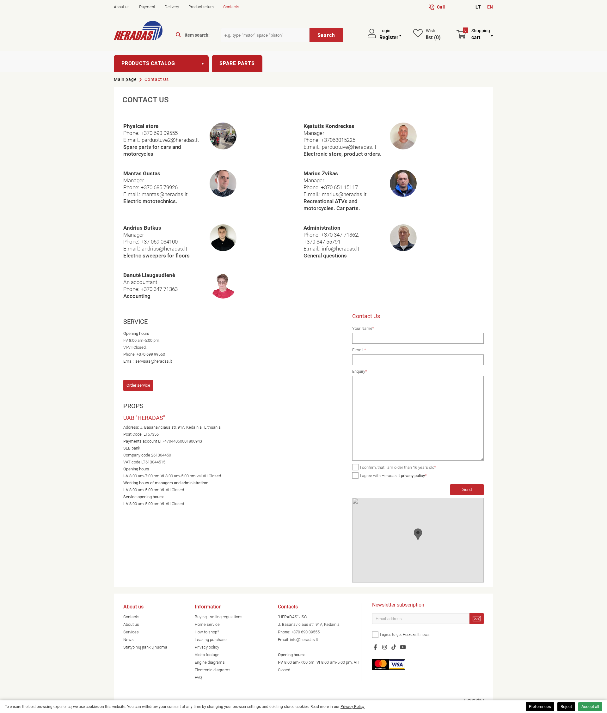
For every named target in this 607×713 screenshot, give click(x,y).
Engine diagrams (210, 662)
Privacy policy (207, 647)
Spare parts (237, 63)
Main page (125, 79)
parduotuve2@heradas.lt (170, 140)
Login (384, 30)
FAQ (198, 677)
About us (122, 6)
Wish (433, 34)
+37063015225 (338, 140)
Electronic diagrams (212, 670)
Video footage (207, 654)
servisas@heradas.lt (153, 361)
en (490, 6)
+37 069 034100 (159, 242)
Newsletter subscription (398, 605)
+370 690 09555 (159, 133)
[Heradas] (138, 31)
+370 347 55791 (322, 242)
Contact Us (156, 79)
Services (131, 632)
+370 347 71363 (159, 289)
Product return (201, 6)
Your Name (363, 328)
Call (441, 6)
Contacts (231, 6)
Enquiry (359, 371)
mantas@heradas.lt (164, 194)
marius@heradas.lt (344, 194)
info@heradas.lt (340, 248)
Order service (138, 385)
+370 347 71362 (339, 235)
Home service (207, 624)
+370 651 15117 (339, 187)
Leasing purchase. (211, 639)
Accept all (590, 706)
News (128, 639)
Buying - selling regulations (218, 616)
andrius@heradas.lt (164, 248)
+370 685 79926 (159, 187)
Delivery (172, 6)
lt (478, 6)
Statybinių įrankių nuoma (145, 647)
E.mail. (359, 349)
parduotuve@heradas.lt (349, 147)
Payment (147, 6)
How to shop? (207, 632)
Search (326, 35)
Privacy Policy (352, 706)
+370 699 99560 (151, 354)
